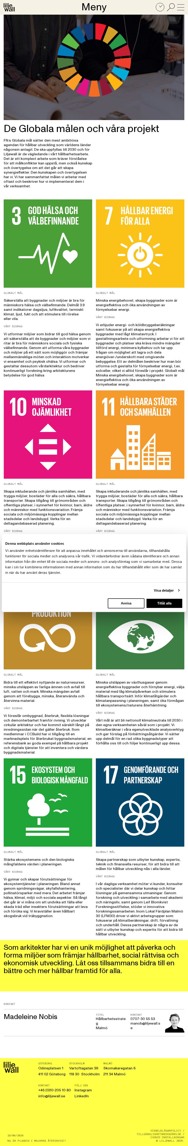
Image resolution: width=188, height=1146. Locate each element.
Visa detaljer (164, 590)
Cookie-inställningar (167, 1137)
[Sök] (170, 7)
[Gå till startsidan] (9, 7)
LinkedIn (82, 1096)
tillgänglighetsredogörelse (159, 1134)
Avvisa (126, 603)
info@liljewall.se (51, 1096)
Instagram (83, 1090)
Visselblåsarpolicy (165, 1130)
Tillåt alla (164, 603)
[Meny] (180, 7)
